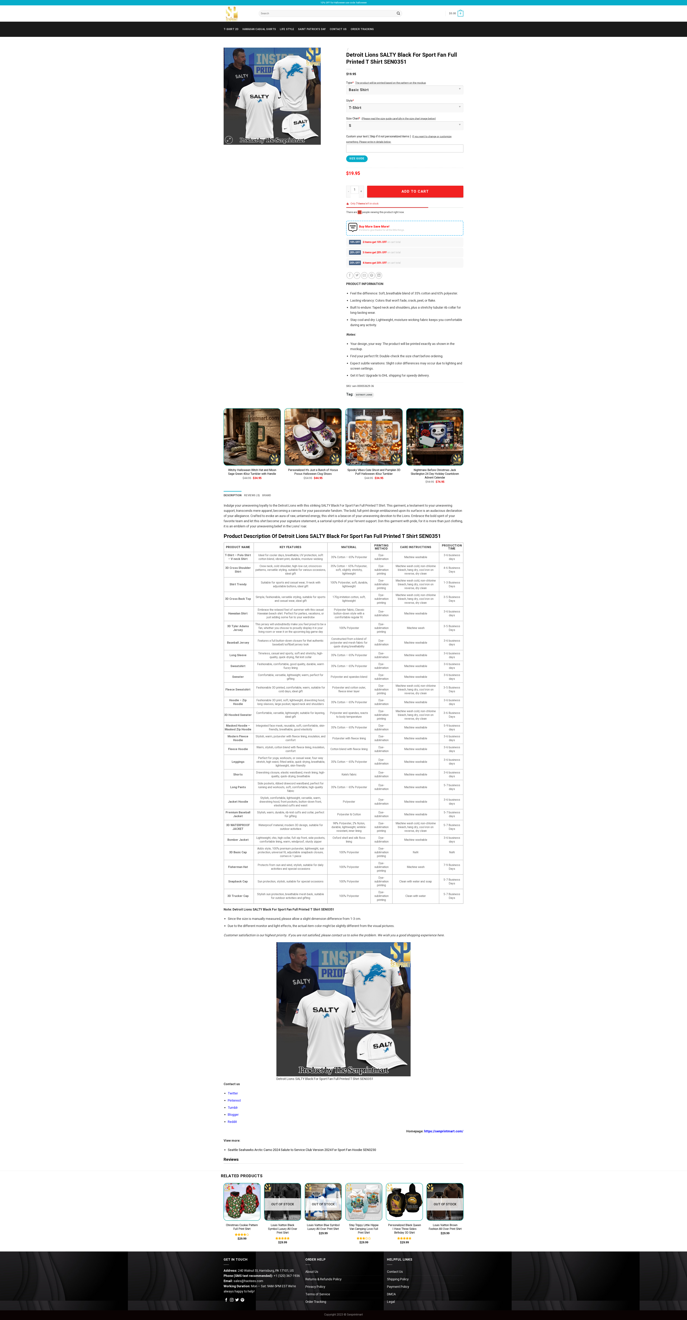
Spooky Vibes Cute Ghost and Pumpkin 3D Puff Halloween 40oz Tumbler (373, 472)
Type (350, 83)
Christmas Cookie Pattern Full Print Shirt (242, 1227)
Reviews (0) (252, 495)
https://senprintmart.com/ (443, 1131)
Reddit (232, 1121)
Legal (391, 1301)
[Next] (463, 449)
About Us (311, 1271)
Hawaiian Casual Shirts (259, 29)
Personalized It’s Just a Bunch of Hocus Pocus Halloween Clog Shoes (313, 472)
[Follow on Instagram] (231, 1300)
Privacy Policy (315, 1286)
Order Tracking (362, 29)
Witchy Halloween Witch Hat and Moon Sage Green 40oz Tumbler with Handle (252, 472)
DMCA (391, 1294)
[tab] (233, 495)
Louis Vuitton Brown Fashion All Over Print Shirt (445, 1227)
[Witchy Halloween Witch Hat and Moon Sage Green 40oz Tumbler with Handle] (252, 437)
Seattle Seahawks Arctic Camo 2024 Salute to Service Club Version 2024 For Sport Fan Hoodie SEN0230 (302, 1150)
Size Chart (353, 118)
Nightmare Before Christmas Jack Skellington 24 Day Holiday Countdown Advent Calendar (435, 474)
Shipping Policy (398, 1279)
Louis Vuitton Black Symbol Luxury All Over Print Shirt (282, 1229)
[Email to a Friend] (364, 275)
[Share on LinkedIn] (379, 275)
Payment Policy (398, 1286)
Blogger (233, 1114)
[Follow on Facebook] (226, 1300)
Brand (266, 495)
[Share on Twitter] (357, 275)
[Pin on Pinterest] (371, 275)
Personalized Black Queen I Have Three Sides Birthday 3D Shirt (404, 1229)
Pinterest (234, 1100)
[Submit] (398, 13)
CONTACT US (338, 29)
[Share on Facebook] (350, 275)
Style (350, 101)
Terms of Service (317, 1294)
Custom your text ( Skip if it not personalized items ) (378, 136)
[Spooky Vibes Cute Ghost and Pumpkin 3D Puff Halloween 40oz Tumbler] (374, 437)
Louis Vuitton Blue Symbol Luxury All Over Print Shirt (323, 1227)
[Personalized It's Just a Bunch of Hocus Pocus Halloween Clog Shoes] (313, 437)
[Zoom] (229, 140)
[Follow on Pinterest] (242, 1300)
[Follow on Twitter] (237, 1300)
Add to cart (415, 191)
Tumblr (233, 1107)
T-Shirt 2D (231, 29)
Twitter (233, 1093)
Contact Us (395, 1271)
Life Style (287, 29)
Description (233, 495)
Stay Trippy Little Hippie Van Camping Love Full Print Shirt (364, 1229)
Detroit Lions (364, 394)
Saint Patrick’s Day (312, 29)
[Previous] (223, 449)
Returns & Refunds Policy (323, 1279)
